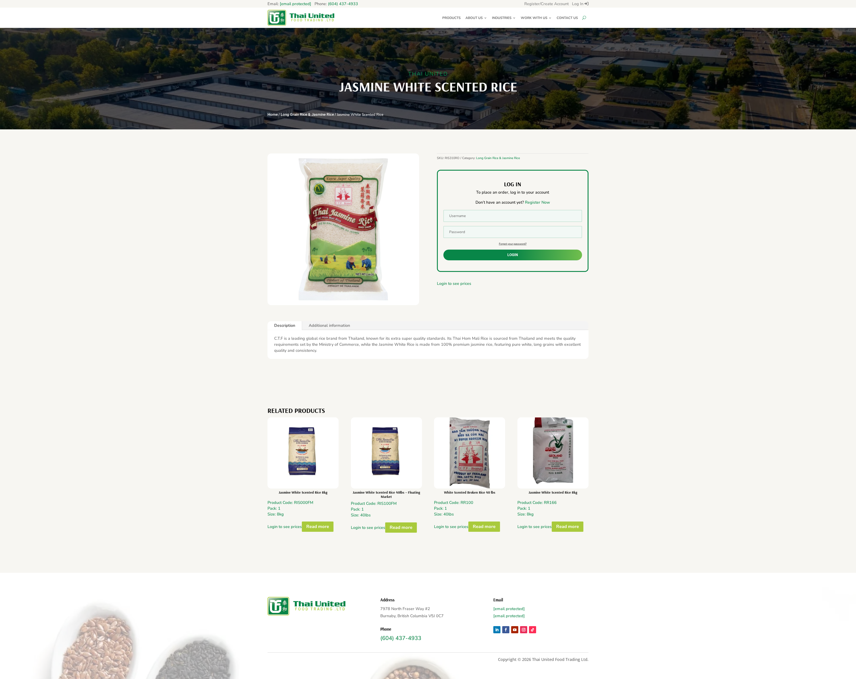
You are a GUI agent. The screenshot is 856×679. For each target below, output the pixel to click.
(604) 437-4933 (343, 3)
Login (512, 255)
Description (284, 325)
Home (273, 114)
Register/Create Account (546, 3)
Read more (317, 527)
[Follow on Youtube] (514, 629)
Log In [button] (578, 3)
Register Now (537, 202)
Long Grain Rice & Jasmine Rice (307, 114)
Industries (501, 18)
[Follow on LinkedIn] (496, 629)
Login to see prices (454, 283)
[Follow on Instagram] (523, 629)
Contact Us (567, 18)
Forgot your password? (513, 244)
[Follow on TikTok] (532, 629)
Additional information (329, 325)
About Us (474, 18)
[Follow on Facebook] (505, 629)
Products (451, 18)
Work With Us (534, 18)
